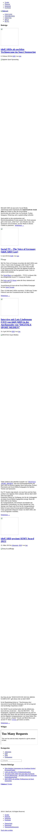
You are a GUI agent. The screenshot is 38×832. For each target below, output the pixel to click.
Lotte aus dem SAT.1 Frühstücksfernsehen (18, 772)
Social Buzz (7, 275)
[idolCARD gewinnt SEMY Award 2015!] (9, 534)
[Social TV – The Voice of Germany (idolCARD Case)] (9, 245)
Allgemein (15, 545)
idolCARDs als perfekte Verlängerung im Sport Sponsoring (18, 50)
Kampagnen (8, 757)
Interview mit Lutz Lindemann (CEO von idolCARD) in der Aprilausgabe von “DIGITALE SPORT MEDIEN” (16, 323)
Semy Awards (10, 287)
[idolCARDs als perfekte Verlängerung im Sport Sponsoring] (9, 45)
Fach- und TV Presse (9, 280)
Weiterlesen (19, 225)
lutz (20, 56)
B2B (14, 56)
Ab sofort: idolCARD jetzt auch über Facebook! (19, 774)
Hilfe (6, 755)
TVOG (14, 719)
